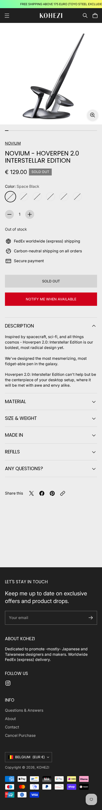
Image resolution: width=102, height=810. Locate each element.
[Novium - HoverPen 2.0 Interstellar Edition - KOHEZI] (51, 73)
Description (19, 326)
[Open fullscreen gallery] (92, 115)
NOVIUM (13, 143)
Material (15, 401)
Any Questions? (24, 468)
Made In (14, 435)
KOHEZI (43, 767)
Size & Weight (21, 418)
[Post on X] (31, 493)
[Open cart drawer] (95, 15)
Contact (12, 727)
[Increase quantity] (29, 214)
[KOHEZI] (51, 15)
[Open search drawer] (85, 15)
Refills (12, 451)
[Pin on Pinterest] (52, 493)
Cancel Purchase (20, 735)
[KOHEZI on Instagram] (8, 683)
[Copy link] (62, 493)
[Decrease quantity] (9, 214)
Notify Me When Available (51, 299)
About (10, 718)
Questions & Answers (24, 710)
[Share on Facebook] (41, 493)
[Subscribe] (91, 618)
